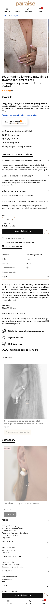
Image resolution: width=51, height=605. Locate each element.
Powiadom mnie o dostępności (17, 432)
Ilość (3, 216)
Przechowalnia (7, 552)
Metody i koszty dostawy (11, 564)
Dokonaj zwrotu (8, 531)
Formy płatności (8, 562)
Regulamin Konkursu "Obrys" (12, 528)
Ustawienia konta (8, 550)
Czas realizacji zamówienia (12, 567)
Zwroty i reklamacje (9, 526)
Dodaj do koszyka (23, 231)
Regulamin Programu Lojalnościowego (16, 533)
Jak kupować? (7, 579)
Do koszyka (10, 514)
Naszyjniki (14, 15)
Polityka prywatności (9, 577)
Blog (3, 581)
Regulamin (6, 538)
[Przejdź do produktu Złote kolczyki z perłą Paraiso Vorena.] (25, 473)
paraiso (5, 15)
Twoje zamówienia (9, 548)
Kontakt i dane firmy (9, 591)
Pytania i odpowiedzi (10, 535)
